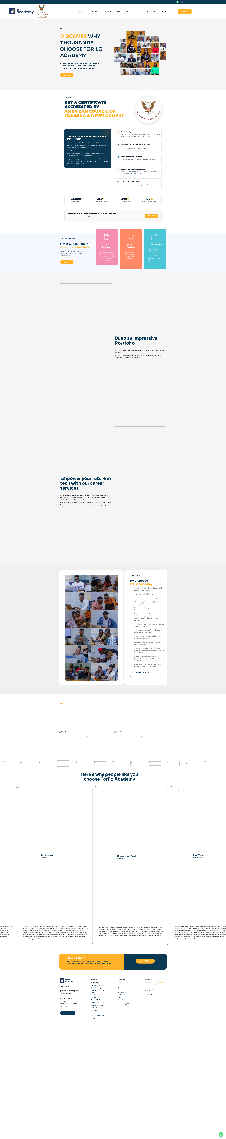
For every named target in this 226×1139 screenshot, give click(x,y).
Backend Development (97, 985)
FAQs (119, 997)
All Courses (94, 1018)
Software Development (97, 1013)
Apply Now (152, 216)
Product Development (97, 1005)
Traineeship (121, 982)
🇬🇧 (181, 2)
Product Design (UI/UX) (97, 1002)
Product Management (97, 1008)
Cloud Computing (96, 988)
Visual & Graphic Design (97, 1015)
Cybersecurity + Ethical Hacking (97, 991)
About (119, 985)
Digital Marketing (95, 997)
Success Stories (122, 992)
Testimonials (121, 990)
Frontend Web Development (99, 1000)
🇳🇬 (177, 2)
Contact (120, 1000)
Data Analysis (95, 995)
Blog (119, 987)
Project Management (97, 1010)
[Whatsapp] (221, 1134)
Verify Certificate (122, 995)
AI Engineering (95, 982)
